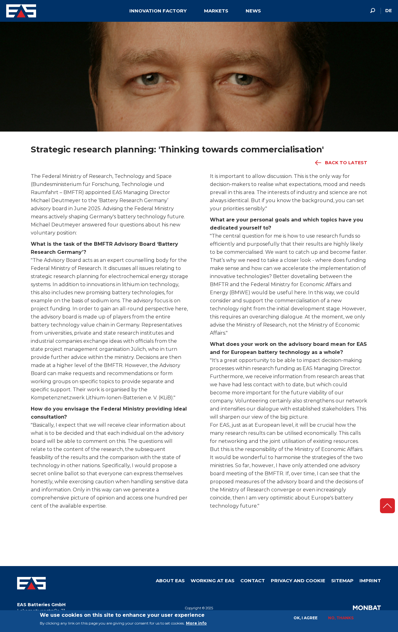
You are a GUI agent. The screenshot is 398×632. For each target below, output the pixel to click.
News (253, 11)
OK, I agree (305, 618)
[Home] (23, 10)
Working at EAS (212, 580)
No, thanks (341, 618)
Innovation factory (158, 11)
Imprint (370, 580)
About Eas (170, 580)
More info (196, 623)
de (388, 10)
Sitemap (342, 580)
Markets (216, 11)
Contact (252, 580)
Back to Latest (346, 162)
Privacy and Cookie (298, 580)
